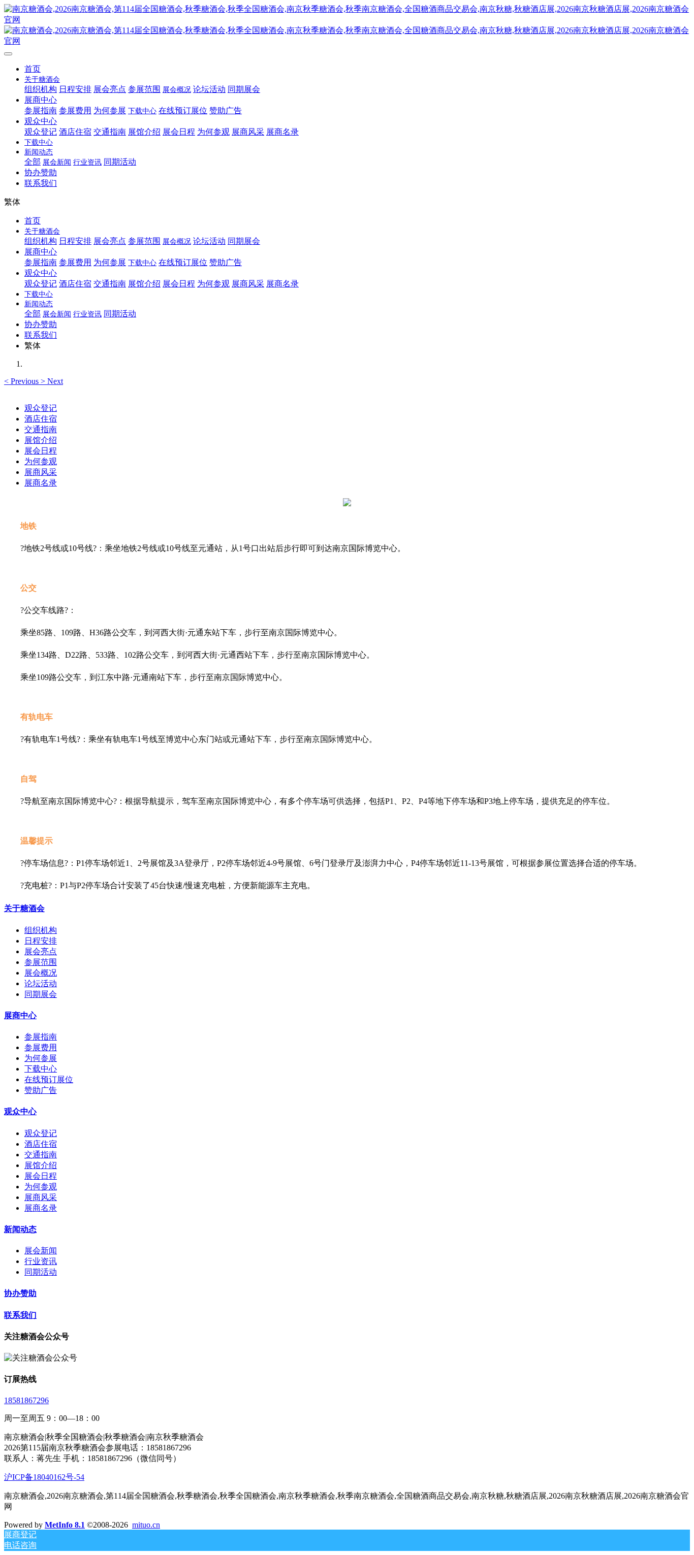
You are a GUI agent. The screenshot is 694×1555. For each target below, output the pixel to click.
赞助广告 (40, 1090)
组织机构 (40, 930)
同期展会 (40, 994)
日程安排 (40, 940)
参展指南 (40, 1036)
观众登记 (40, 408)
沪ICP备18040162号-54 (44, 1477)
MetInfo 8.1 (65, 1524)
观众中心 (20, 1111)
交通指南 (40, 429)
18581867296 (26, 1400)
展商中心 (20, 1015)
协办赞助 (20, 1293)
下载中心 (40, 1068)
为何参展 (40, 1058)
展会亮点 (40, 951)
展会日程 (40, 450)
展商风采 (40, 472)
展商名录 (40, 482)
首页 (32, 68)
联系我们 (20, 1315)
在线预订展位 (48, 1079)
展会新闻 (40, 1250)
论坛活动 (40, 983)
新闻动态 (20, 1229)
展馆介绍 (40, 440)
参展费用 (40, 1047)
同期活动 (40, 1272)
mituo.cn (146, 1524)
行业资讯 (40, 1261)
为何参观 (40, 461)
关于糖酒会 (24, 908)
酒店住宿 (40, 418)
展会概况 (40, 972)
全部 (32, 161)
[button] (22, 381)
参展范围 (40, 962)
